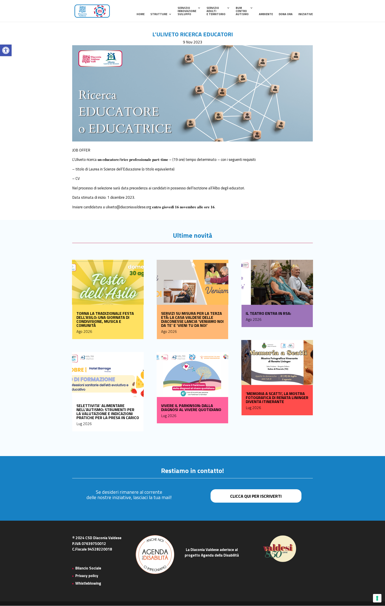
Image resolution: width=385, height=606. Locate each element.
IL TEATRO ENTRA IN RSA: (268, 313)
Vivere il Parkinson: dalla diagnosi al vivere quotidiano (191, 408)
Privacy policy (86, 576)
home (141, 14)
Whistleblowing (88, 583)
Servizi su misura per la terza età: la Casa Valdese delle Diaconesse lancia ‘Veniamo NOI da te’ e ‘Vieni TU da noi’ (192, 319)
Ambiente (266, 14)
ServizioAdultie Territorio (216, 11)
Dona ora (286, 14)
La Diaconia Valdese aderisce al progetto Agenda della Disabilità (212, 552)
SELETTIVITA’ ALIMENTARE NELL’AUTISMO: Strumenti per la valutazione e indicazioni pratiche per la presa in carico (107, 412)
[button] (6, 50)
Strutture (158, 14)
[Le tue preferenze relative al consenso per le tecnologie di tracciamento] (377, 598)
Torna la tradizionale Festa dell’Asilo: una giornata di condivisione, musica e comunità (105, 319)
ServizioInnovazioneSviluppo (187, 11)
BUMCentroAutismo (242, 11)
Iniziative (305, 14)
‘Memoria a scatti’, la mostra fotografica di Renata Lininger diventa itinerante (277, 398)
